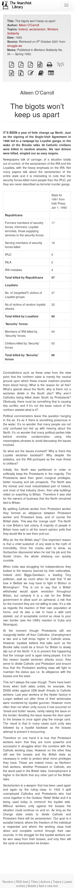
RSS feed (22, 882)
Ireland (23, 29)
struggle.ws (14, 46)
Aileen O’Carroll (29, 25)
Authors (45, 882)
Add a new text (48, 886)
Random (8, 882)
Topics (57, 882)
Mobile (32, 886)
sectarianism (37, 29)
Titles (34, 882)
